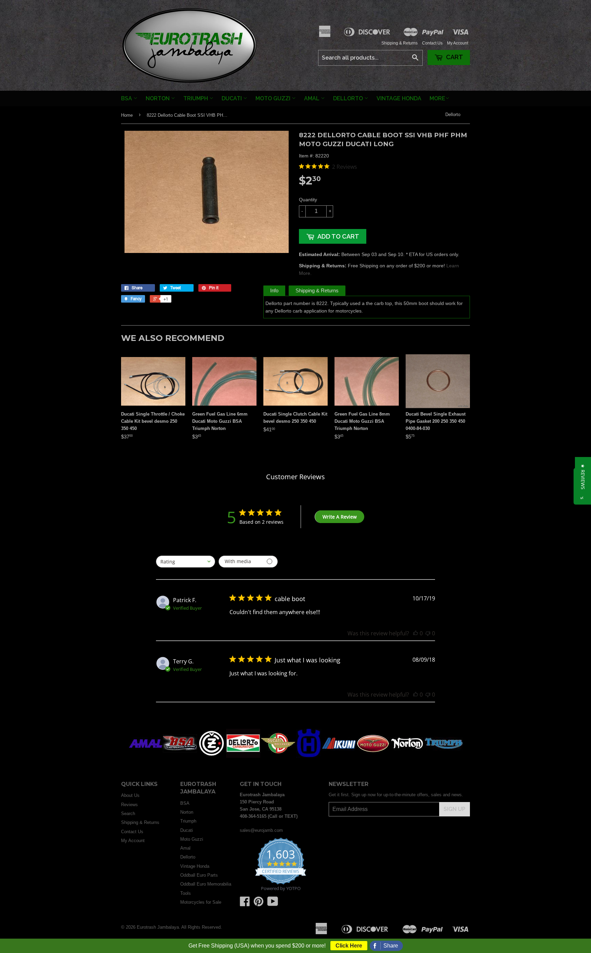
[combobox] (185, 562)
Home (127, 115)
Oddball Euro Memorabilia (205, 884)
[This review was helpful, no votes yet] (415, 633)
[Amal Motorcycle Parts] (146, 756)
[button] (583, 476)
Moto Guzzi (273, 98)
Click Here (349, 946)
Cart (454, 57)
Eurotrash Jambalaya (158, 927)
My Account (457, 43)
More (437, 98)
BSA (127, 98)
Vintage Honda (399, 98)
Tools (185, 893)
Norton (158, 98)
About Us (130, 795)
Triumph (196, 98)
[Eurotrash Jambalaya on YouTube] (272, 903)
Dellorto (348, 98)
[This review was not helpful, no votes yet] (427, 633)
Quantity (308, 199)
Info (274, 290)
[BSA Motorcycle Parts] (180, 756)
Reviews (129, 804)
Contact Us (432, 43)
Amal (312, 98)
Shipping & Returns (399, 43)
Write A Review (340, 516)
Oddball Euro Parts (199, 875)
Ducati (232, 98)
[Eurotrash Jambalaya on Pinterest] (258, 903)
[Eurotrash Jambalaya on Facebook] (245, 903)
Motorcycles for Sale (200, 902)
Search (128, 813)
